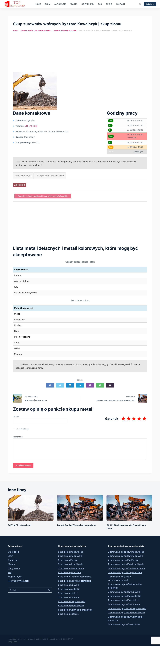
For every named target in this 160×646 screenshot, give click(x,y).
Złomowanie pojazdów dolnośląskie (126, 564)
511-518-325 (31, 126)
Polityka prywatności (18, 581)
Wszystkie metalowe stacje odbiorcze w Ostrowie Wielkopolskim (43, 196)
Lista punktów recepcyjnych (50, 175)
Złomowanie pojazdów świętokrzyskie (127, 608)
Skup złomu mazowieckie (70, 552)
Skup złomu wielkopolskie (71, 568)
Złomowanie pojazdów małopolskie (125, 556)
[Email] (110, 385)
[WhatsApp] (100, 385)
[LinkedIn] (70, 385)
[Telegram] (80, 385)
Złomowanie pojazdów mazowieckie (126, 552)
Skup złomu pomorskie (69, 572)
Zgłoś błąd (19, 185)
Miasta (73, 4)
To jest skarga (22, 429)
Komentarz (17, 437)
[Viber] (90, 385)
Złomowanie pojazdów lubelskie (124, 592)
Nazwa (16, 416)
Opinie (109, 4)
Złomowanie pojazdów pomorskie (125, 572)
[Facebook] (50, 385)
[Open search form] (140, 4)
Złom (47, 4)
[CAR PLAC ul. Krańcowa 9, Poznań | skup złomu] (129, 508)
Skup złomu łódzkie (68, 560)
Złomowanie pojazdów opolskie (124, 624)
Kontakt (120, 4)
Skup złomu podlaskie (69, 589)
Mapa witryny (15, 576)
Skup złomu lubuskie (68, 597)
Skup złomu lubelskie (68, 585)
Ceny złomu (87, 4)
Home (38, 4)
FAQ (100, 4)
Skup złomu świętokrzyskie (71, 601)
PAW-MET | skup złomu (19, 525)
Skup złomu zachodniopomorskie (74, 576)
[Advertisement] (80, 53)
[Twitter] (60, 385)
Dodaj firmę (150, 4)
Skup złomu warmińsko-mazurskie (75, 610)
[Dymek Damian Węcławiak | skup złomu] (80, 508)
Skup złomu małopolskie (70, 556)
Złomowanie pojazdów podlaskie (124, 596)
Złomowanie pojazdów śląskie (123, 600)
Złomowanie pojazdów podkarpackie (126, 612)
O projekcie (13, 552)
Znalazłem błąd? (23, 175)
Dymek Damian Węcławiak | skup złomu (76, 525)
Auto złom (60, 4)
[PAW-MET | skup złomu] (31, 508)
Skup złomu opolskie (68, 614)
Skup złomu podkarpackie (71, 605)
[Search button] (49, 590)
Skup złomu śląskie (67, 593)
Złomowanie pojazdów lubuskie (124, 604)
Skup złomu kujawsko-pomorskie (74, 581)
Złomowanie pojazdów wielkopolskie (126, 568)
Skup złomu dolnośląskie (70, 564)
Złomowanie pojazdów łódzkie (123, 560)
